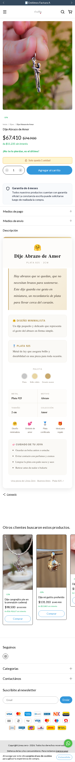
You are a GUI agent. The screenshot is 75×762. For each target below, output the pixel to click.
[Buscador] (62, 11)
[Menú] (5, 12)
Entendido (64, 757)
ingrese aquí (62, 751)
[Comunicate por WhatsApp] (68, 743)
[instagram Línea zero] (5, 656)
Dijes (12, 124)
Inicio (5, 124)
